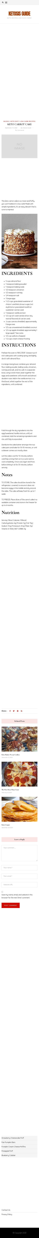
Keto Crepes (6, 825)
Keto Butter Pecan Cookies (11, 755)
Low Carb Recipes (27, 121)
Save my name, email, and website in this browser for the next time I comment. (17, 896)
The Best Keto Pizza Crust (10, 790)
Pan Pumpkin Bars (8, 1142)
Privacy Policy (7, 1214)
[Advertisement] (19, 51)
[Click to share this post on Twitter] (13, 711)
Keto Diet (15, 121)
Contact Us (6, 1210)
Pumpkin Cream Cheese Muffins (14, 1147)
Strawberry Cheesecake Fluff (13, 1138)
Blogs (6, 121)
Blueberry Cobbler (8, 1155)
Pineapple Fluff (7, 1151)
